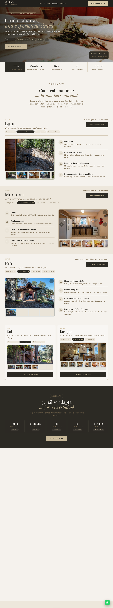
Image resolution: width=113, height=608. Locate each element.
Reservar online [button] (98, 3)
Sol (47, 40)
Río (33, 40)
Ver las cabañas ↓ (16, 47)
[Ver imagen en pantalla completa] (51, 141)
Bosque (40, 40)
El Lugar (47, 3)
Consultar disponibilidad (97, 125)
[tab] (11, 175)
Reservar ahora (56, 438)
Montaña (23, 40)
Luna (10, 40)
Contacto (63, 3)
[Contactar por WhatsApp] (107, 602)
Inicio (40, 3)
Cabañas (55, 3)
